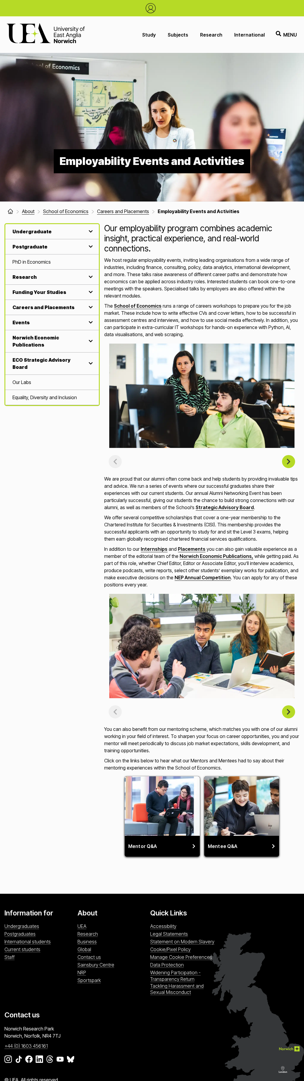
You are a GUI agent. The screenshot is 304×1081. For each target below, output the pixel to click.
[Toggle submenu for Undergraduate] (90, 231)
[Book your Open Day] (152, 8)
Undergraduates (21, 926)
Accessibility (163, 926)
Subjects (178, 35)
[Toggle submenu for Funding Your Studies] (90, 292)
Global (84, 949)
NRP (81, 972)
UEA (81, 926)
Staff (9, 957)
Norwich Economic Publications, (216, 556)
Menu (290, 35)
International (249, 35)
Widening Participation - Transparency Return (175, 976)
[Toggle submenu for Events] (90, 322)
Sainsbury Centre (95, 965)
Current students (22, 949)
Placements (191, 549)
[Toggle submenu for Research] (90, 277)
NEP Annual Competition (203, 577)
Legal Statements (169, 934)
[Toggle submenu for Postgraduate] (90, 246)
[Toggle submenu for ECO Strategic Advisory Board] (90, 363)
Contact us (89, 957)
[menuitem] (52, 262)
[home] (10, 211)
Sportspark (89, 980)
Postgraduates (20, 934)
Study (149, 35)
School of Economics (138, 306)
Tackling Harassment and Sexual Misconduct (177, 989)
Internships (154, 549)
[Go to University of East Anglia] (46, 34)
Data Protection (167, 965)
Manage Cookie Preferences (181, 957)
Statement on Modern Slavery (182, 942)
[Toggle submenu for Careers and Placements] (90, 307)
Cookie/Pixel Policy (170, 949)
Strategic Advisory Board (225, 507)
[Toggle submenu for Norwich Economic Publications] (90, 341)
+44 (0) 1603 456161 (26, 1046)
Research (211, 35)
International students (27, 942)
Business (87, 942)
